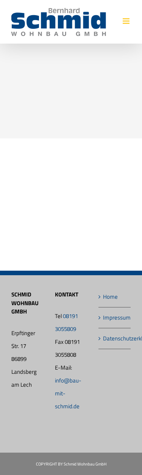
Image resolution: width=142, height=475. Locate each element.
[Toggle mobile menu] (127, 21)
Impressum (115, 317)
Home (110, 296)
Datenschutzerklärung (115, 338)
